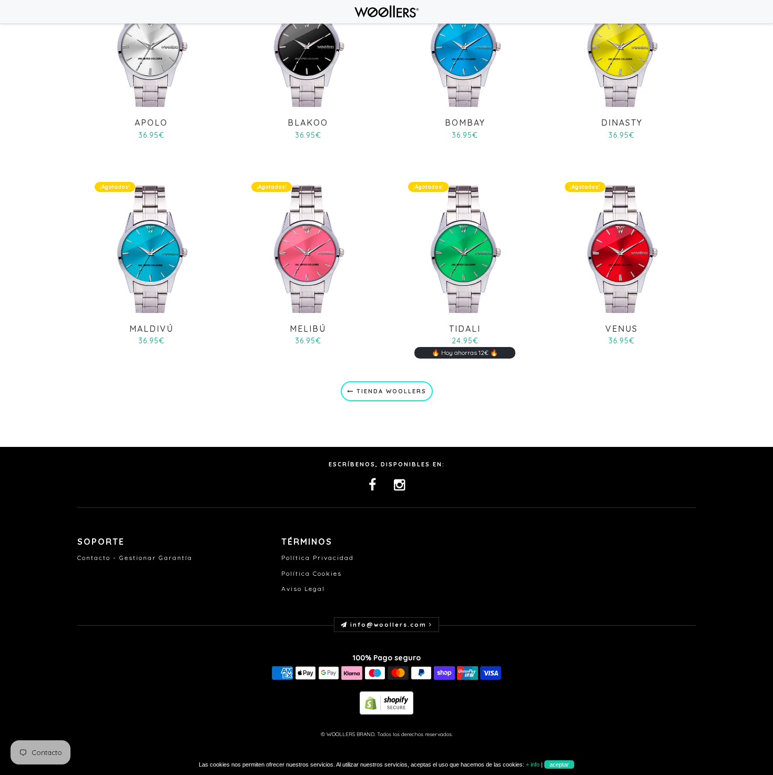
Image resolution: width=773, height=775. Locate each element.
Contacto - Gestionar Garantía (134, 558)
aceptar (559, 764)
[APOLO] (151, 42)
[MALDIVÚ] (151, 248)
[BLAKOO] (308, 42)
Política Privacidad (317, 558)
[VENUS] (621, 248)
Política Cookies (311, 573)
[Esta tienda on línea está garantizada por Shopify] (386, 702)
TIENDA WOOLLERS (390, 391)
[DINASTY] (621, 42)
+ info (533, 764)
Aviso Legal (303, 589)
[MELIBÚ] (308, 248)
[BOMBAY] (464, 42)
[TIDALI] (464, 248)
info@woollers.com (388, 624)
